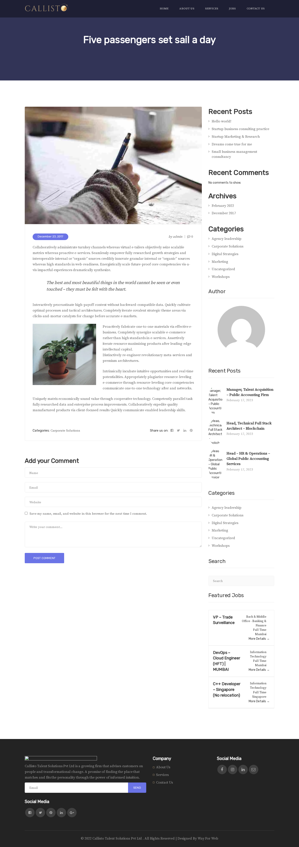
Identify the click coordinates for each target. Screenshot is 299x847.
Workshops (221, 277)
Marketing (220, 262)
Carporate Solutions (65, 431)
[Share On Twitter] (178, 430)
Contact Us (164, 782)
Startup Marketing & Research (236, 136)
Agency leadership (226, 239)
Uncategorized (223, 269)
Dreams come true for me (232, 144)
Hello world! (221, 121)
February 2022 (223, 206)
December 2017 (224, 213)
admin (178, 237)
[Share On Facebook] (172, 430)
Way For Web (208, 838)
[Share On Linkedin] (184, 430)
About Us (163, 767)
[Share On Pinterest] (191, 430)
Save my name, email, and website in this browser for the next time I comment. (88, 514)
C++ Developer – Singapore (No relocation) (226, 689)
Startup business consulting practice (240, 129)
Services (162, 775)
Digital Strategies (225, 254)
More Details (258, 639)
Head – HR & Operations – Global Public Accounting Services (248, 459)
